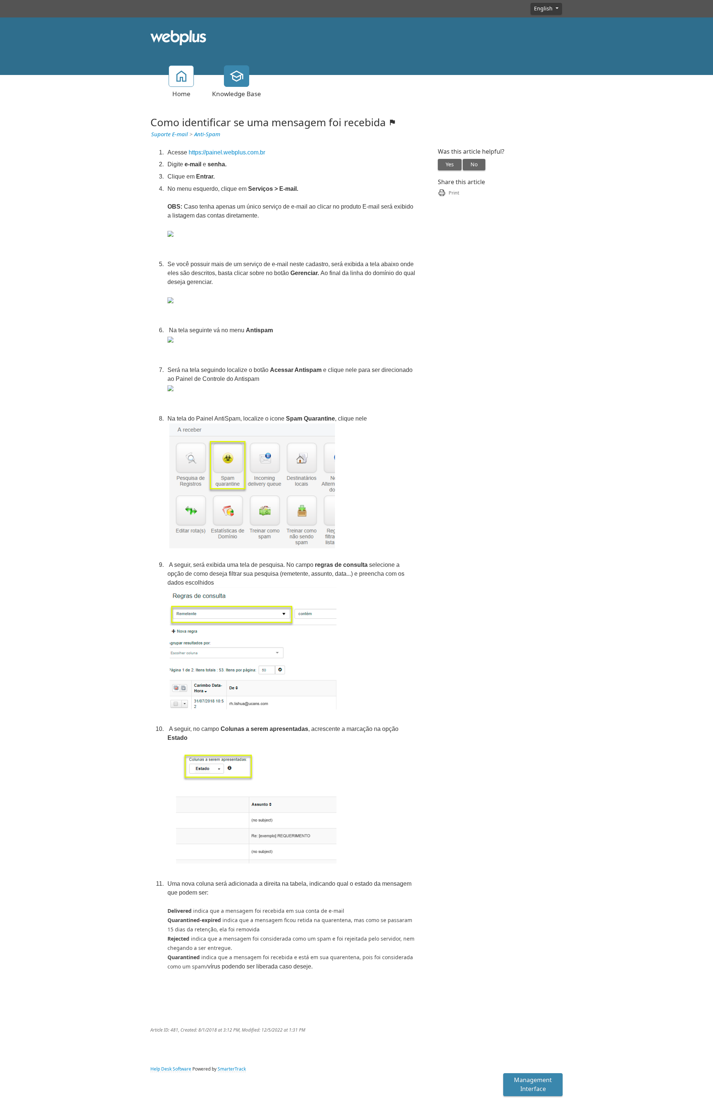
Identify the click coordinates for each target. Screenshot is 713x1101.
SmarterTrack (232, 1069)
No (474, 164)
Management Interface (533, 1084)
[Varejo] (178, 37)
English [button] (544, 9)
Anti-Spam (207, 134)
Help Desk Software (170, 1069)
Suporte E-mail (169, 134)
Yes (450, 164)
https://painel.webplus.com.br (227, 152)
